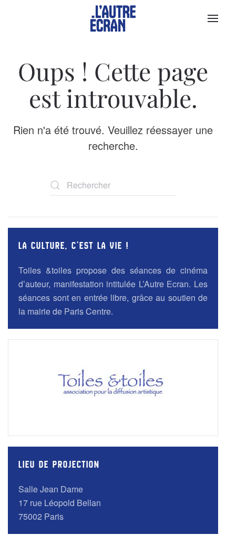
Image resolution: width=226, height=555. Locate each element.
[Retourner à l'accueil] (113, 18)
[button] (213, 18)
